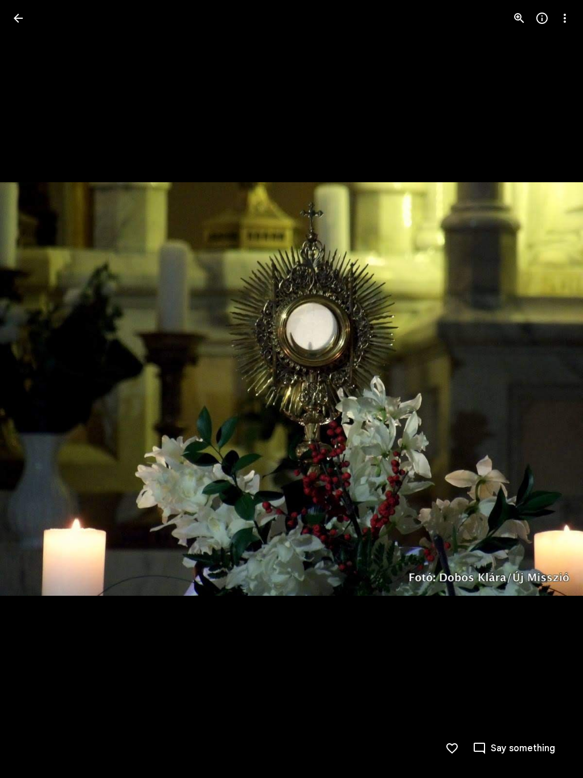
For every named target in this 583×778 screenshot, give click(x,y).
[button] (32, 389)
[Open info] (542, 18)
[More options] (564, 18)
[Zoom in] (519, 18)
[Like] (452, 748)
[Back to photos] (18, 18)
